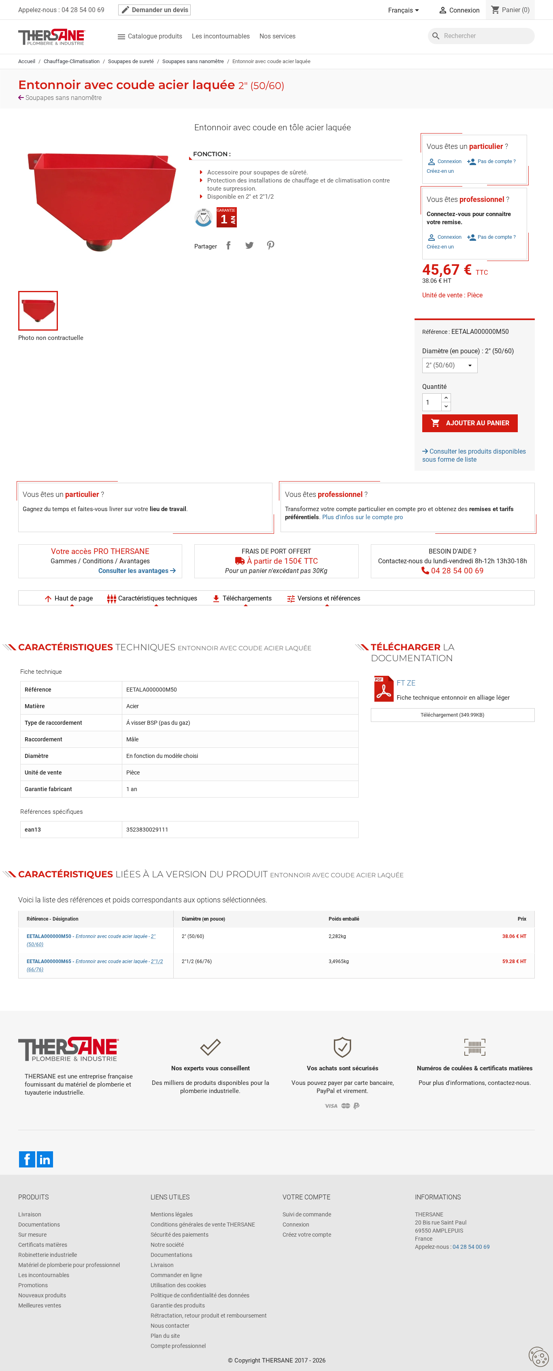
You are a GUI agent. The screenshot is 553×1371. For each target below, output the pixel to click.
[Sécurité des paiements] (343, 1105)
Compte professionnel (178, 1346)
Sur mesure (32, 1234)
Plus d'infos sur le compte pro (362, 517)
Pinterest (270, 245)
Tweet (249, 245)
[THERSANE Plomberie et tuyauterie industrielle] (68, 1048)
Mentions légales (172, 1214)
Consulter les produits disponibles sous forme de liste (474, 455)
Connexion (296, 1224)
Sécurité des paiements (179, 1234)
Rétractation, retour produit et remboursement (209, 1315)
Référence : (436, 332)
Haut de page (68, 599)
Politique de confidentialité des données (200, 1295)
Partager (228, 245)
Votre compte (306, 1197)
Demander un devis (154, 10)
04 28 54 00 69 (471, 1247)
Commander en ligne (176, 1275)
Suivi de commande (307, 1214)
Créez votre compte (307, 1234)
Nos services (277, 36)
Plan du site (165, 1336)
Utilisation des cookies (178, 1285)
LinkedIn (45, 1159)
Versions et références (323, 599)
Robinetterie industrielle (47, 1255)
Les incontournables (221, 36)
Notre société (167, 1245)
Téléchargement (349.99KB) (453, 715)
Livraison (29, 1214)
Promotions (33, 1285)
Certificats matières (42, 1245)
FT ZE (406, 683)
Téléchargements (241, 599)
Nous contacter (170, 1325)
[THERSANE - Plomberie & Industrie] (51, 36)
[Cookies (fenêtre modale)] (539, 1357)
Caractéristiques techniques (152, 599)
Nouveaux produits (42, 1295)
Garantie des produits (178, 1305)
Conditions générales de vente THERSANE (203, 1224)
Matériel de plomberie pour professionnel (69, 1265)
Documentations (39, 1224)
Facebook (27, 1159)
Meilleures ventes (39, 1305)
